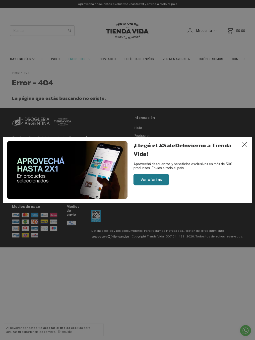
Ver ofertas (151, 179)
